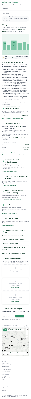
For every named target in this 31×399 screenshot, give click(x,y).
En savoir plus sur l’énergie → (9, 185)
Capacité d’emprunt (6, 369)
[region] (15, 342)
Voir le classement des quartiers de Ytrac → (13, 118)
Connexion (5, 8)
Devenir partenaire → (15, 273)
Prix (13, 16)
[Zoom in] (27, 329)
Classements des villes (7, 380)
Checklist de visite (6, 377)
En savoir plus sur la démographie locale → (13, 199)
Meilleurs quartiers (19, 16)
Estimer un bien (5, 363)
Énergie (10, 18)
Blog (21, 5)
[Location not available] (27, 337)
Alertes (8, 20)
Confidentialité (5, 389)
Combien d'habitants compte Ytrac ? (13, 239)
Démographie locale (18, 18)
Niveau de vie (18, 329)
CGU (3, 387)
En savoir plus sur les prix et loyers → (12, 153)
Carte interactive (6, 5)
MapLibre (5, 353)
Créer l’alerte (20, 316)
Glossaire (4, 376)
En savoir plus (20, 262)
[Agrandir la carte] (27, 325)
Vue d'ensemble (7, 16)
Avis (4, 20)
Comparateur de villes (7, 364)
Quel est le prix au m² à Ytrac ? (11, 243)
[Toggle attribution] (27, 353)
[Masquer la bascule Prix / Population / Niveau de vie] (23, 330)
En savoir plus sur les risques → (10, 171)
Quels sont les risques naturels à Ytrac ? (14, 253)
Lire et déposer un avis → (8, 225)
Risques (5, 18)
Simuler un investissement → (9, 213)
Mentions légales (6, 386)
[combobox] (14, 325)
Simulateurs (4, 368)
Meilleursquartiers (10, 2)
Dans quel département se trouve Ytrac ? (14, 236)
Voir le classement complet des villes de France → (15, 154)
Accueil (3, 13)
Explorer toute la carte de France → (12, 106)
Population (10, 329)
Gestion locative (6, 366)
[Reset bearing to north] (27, 334)
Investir (25, 18)
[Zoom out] (27, 332)
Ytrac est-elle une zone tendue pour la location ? (13, 248)
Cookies (4, 390)
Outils (14, 5)
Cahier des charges (6, 371)
